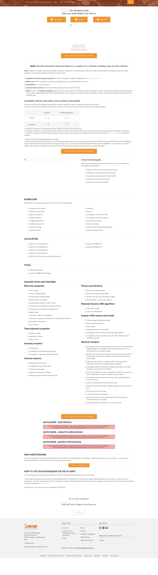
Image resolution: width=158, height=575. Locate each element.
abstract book (44, 483)
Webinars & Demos (87, 540)
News (55, 2)
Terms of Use (114, 556)
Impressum (97, 556)
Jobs (60, 2)
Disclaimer (105, 556)
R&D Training (85, 537)
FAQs (64, 539)
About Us (66, 528)
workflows (34, 91)
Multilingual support (70, 2)
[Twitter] (103, 528)
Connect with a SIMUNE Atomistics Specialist (38, 2)
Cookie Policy (88, 556)
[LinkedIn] (107, 528)
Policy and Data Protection (74, 556)
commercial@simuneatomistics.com (35, 547)
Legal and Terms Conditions (56, 556)
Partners (83, 531)
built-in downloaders (94, 78)
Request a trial (112, 133)
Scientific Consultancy (88, 534)
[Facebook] (100, 528)
